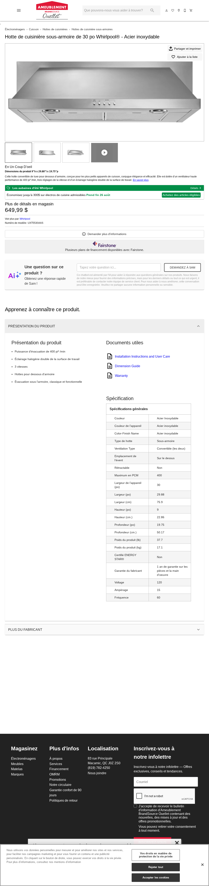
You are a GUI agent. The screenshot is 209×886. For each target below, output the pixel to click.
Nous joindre (97, 773)
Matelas (16, 769)
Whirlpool (25, 218)
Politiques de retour (63, 800)
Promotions (57, 779)
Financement (58, 769)
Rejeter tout (155, 867)
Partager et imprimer (187, 48)
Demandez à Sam (182, 267)
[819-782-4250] (185, 10)
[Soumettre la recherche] (152, 10)
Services (55, 764)
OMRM (54, 774)
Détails (194, 188)
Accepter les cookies (155, 877)
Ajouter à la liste (187, 56)
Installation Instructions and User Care (142, 356)
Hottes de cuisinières (55, 29)
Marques (17, 774)
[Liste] (173, 10)
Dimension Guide (127, 366)
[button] (18, 10)
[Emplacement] (179, 10)
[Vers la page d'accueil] (52, 10)
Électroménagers (15, 29)
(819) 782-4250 (99, 768)
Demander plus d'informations (107, 234)
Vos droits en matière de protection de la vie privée (156, 855)
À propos (55, 758)
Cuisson (34, 29)
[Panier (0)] (191, 10)
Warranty (121, 375)
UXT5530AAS (35, 223)
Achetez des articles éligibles (181, 195)
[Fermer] (202, 864)
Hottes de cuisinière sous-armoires (92, 29)
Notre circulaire (60, 784)
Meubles (17, 764)
